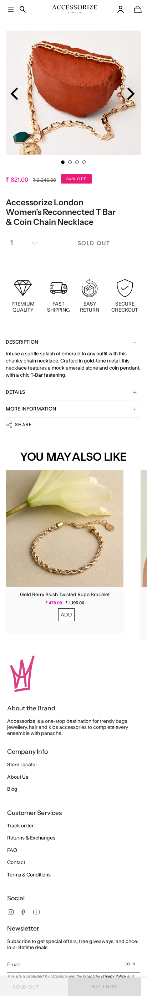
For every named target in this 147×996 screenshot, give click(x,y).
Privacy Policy (113, 976)
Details (15, 392)
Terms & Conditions (29, 875)
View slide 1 (63, 162)
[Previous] (15, 94)
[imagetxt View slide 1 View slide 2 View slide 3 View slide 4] (73, 87)
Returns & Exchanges (31, 838)
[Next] (129, 94)
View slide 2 (70, 162)
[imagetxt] (74, 9)
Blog (12, 789)
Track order (20, 825)
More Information (31, 409)
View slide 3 (77, 162)
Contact (16, 862)
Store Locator (22, 764)
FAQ (12, 850)
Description (22, 342)
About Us (17, 777)
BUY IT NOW (104, 987)
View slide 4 (84, 162)
